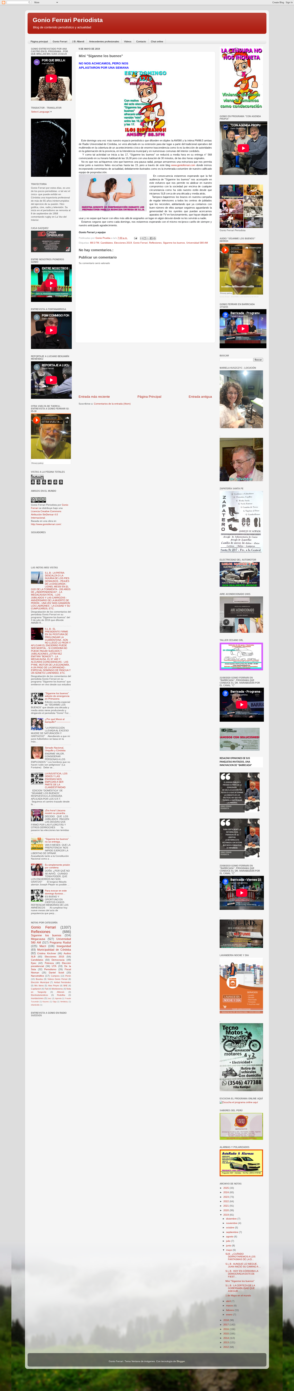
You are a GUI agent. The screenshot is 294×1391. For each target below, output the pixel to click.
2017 (226, 1324)
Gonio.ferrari (224, 297)
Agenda (58, 998)
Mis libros (39, 985)
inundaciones (37, 998)
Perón (68, 976)
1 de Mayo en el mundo (238, 1295)
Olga (54, 1002)
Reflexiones (155, 243)
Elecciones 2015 (54, 956)
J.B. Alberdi (78, 41)
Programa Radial (60, 942)
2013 (226, 1342)
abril (228, 1301)
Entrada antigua (200, 396)
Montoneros (57, 989)
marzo (230, 1305)
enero (229, 1314)
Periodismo (50, 969)
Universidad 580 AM (197, 243)
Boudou (39, 979)
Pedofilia (61, 995)
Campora (55, 976)
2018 (226, 1320)
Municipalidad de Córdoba (54, 949)
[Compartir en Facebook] (151, 238)
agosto (230, 1236)
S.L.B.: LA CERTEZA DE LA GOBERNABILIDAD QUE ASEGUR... (240, 1288)
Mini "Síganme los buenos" (239, 1281)
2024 (226, 1192)
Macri (42, 946)
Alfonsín (60, 992)
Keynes (46, 1002)
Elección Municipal (40, 982)
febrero (230, 1310)
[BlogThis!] (144, 238)
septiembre (232, 1232)
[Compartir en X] (148, 238)
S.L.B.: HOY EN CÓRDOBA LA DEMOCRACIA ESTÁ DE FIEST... (241, 1274)
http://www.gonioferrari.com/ (46, 524)
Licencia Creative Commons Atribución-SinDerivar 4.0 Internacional (46, 514)
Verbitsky (64, 1002)
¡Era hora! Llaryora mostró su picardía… (56, 811)
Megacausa (38, 938)
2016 (226, 1329)
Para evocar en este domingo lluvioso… (56, 892)
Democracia (58, 960)
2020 (226, 1210)
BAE (65, 985)
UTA (54, 966)
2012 (226, 1347)
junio (229, 1245)
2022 (226, 1201)
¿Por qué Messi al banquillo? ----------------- (57, 722)
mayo (229, 1250)
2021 (226, 1206)
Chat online (157, 41)
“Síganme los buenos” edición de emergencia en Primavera (57, 696)
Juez (49, 998)
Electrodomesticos (39, 995)
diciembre (231, 1218)
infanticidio (35, 1005)
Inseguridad (64, 946)
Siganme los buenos (174, 243)
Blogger (181, 1361)
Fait (46, 989)
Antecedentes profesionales (104, 41)
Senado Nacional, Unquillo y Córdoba (55, 749)
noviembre (232, 1223)
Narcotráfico (37, 976)
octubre (230, 1227)
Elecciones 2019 (123, 243)
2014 (226, 1338)
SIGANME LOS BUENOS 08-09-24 (244, 297)
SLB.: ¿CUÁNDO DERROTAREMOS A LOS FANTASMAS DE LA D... (240, 1257)
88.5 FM (94, 243)
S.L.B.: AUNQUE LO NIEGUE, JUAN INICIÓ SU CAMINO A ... (243, 1265)
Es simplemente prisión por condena (57, 866)
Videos (127, 41)
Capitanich (36, 989)
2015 (226, 1333)
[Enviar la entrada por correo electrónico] (135, 238)
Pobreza (49, 963)
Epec (33, 963)
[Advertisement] (145, 368)
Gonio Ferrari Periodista (68, 19)
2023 (226, 1197)
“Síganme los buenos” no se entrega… (57, 840)
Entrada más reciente (94, 396)
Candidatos (107, 243)
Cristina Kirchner (46, 953)
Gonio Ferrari (60, 41)
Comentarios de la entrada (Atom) (112, 403)
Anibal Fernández (62, 982)
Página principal (39, 41)
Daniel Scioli (56, 972)
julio (228, 1241)
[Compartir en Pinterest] (154, 238)
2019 (226, 1215)
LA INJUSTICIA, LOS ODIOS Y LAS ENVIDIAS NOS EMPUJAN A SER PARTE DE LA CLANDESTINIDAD (56, 780)
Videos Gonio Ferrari (57, 979)
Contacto (141, 41)
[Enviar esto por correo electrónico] (141, 238)
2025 (226, 1188)
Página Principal (149, 396)
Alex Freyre (53, 985)
